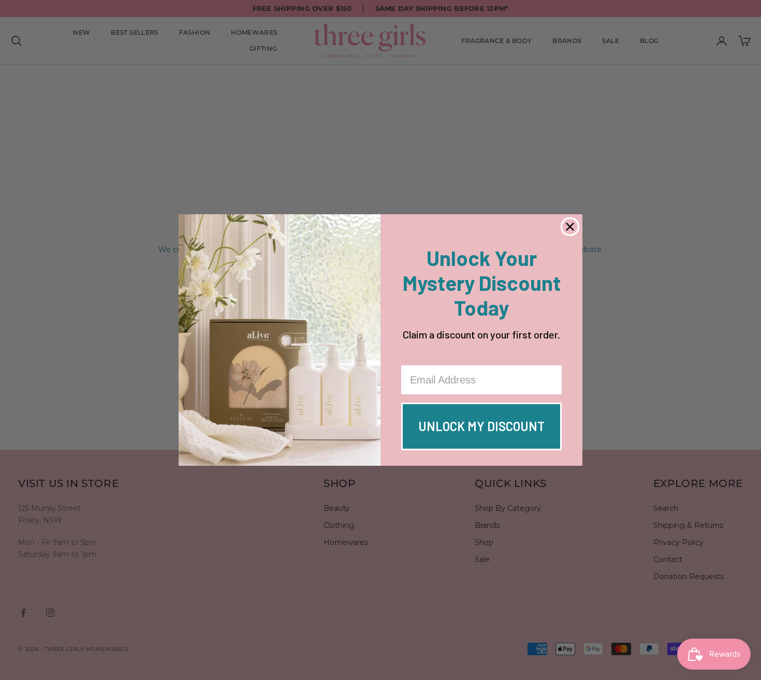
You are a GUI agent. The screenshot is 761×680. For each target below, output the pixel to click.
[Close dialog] (570, 226)
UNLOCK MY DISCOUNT (481, 426)
